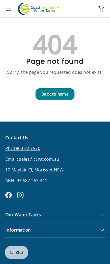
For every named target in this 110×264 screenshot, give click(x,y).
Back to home (55, 94)
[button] (101, 9)
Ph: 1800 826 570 (22, 148)
